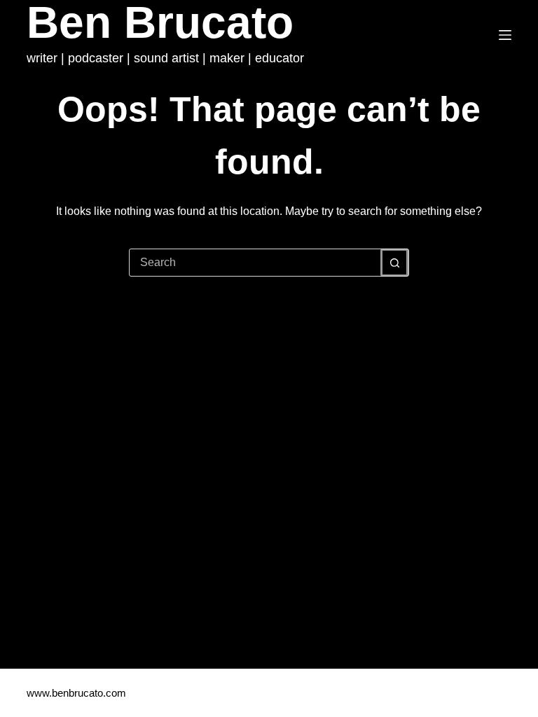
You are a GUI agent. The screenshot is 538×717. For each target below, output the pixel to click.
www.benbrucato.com (78, 693)
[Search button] (394, 263)
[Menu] (505, 35)
